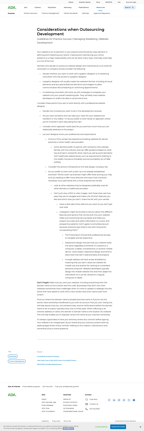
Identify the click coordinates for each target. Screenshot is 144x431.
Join (119, 2)
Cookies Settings (101, 427)
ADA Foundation (48, 411)
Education (52, 7)
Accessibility (45, 421)
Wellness (85, 13)
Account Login (131, 2)
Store (98, 2)
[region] (72, 427)
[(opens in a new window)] (109, 402)
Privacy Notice (56, 421)
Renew (71, 2)
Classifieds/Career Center (72, 411)
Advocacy (68, 7)
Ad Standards (68, 408)
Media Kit (67, 399)
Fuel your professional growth (67, 386)
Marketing (12, 356)
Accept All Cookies (118, 427)
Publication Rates (70, 405)
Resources (100, 7)
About (44, 399)
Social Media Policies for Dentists (48, 356)
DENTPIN (109, 2)
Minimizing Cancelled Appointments (49, 364)
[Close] (140, 426)
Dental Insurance (30, 13)
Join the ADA (47, 386)
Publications (84, 7)
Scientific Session (85, 2)
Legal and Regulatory (101, 13)
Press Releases (47, 405)
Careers (38, 7)
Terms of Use (67, 421)
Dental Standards (71, 13)
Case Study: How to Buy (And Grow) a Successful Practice (56, 360)
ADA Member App (49, 402)
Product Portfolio (70, 402)
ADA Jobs (45, 408)
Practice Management (50, 13)
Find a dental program (31, 386)
